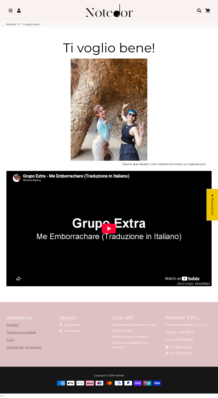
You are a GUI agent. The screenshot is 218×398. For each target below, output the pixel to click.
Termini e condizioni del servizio (130, 345)
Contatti (12, 325)
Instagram (72, 331)
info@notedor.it (181, 347)
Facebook (71, 325)
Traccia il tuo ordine (21, 332)
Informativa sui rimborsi (130, 337)
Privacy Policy (122, 331)
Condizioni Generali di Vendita (134, 325)
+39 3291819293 (180, 353)
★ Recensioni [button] (212, 204)
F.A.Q (10, 340)
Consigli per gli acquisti (24, 347)
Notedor (11, 24)
